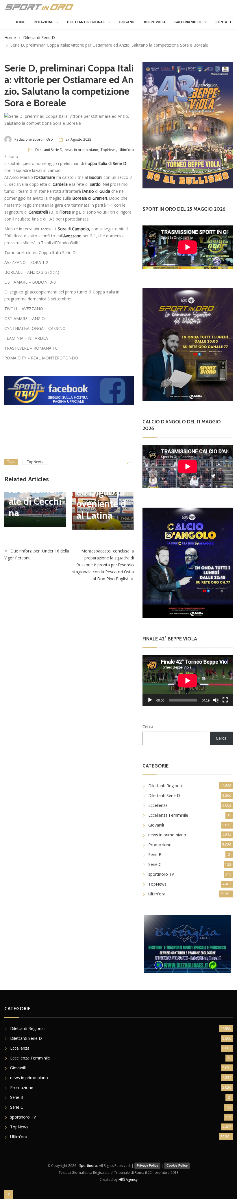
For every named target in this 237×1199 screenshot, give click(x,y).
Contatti (223, 22)
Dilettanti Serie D (39, 37)
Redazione (43, 22)
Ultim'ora (126, 149)
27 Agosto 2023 (78, 139)
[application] (187, 680)
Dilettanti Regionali (86, 22)
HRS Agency (128, 1179)
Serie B (155, 854)
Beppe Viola (155, 22)
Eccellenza (158, 805)
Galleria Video (187, 22)
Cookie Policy (177, 1165)
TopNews (108, 149)
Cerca (147, 726)
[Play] (150, 700)
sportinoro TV (161, 874)
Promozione (159, 844)
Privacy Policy (147, 1165)
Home (19, 22)
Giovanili (127, 22)
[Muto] (216, 700)
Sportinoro (88, 1165)
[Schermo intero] (225, 700)
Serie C (154, 864)
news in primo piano (81, 149)
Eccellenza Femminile (168, 815)
